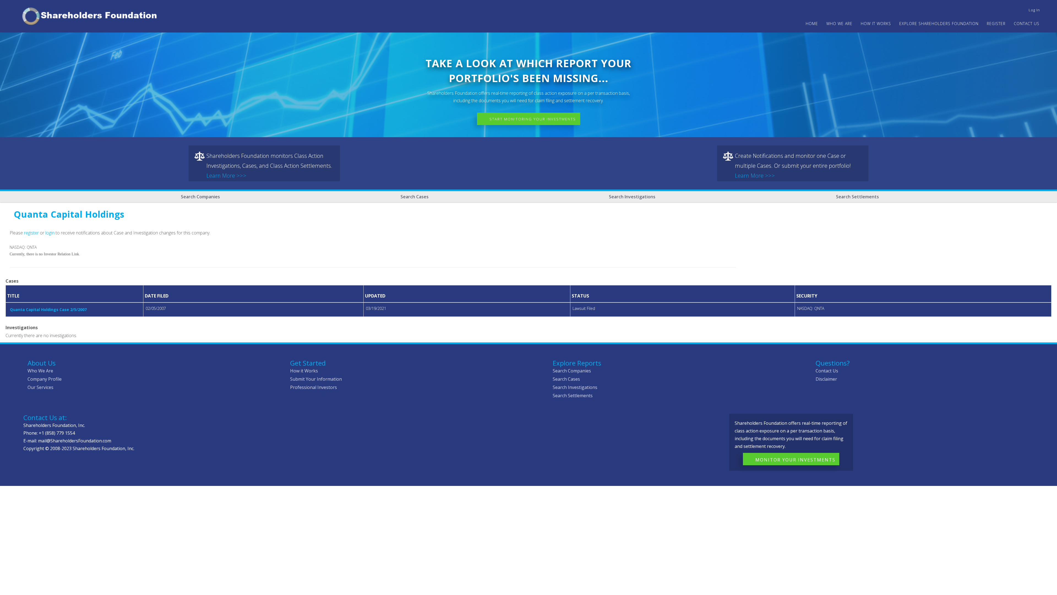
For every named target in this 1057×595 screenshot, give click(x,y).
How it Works (304, 371)
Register (996, 23)
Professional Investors (313, 387)
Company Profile (45, 379)
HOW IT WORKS (876, 23)
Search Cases (415, 197)
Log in (1034, 9)
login (50, 233)
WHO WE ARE (839, 23)
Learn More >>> (226, 175)
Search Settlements (857, 197)
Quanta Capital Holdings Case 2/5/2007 (48, 309)
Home (812, 23)
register (31, 233)
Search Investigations (632, 197)
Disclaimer (826, 379)
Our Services (40, 387)
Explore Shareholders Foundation (939, 23)
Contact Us (1026, 23)
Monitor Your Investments (795, 460)
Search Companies (200, 197)
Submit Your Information (316, 379)
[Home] (92, 15)
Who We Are (40, 371)
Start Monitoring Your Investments (532, 119)
